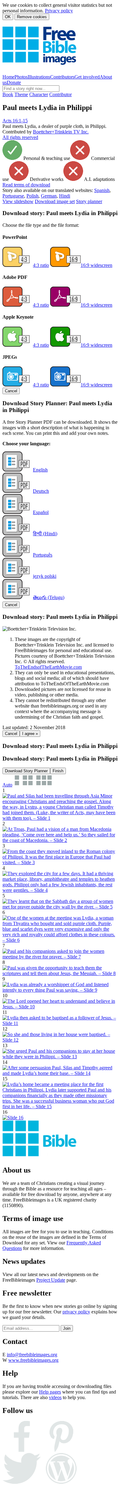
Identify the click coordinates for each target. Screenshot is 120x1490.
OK (8, 16)
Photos (21, 77)
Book (7, 94)
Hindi (64, 195)
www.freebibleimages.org (33, 1360)
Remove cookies (32, 16)
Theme (21, 94)
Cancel (11, 391)
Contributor (60, 94)
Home (8, 77)
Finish (58, 771)
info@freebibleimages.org (32, 1354)
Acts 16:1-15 (15, 120)
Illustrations (39, 77)
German (49, 195)
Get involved (87, 77)
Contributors (62, 77)
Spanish (102, 190)
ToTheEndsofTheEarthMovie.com (48, 667)
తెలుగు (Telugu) (48, 597)
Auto (7, 784)
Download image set (55, 201)
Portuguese (13, 195)
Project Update (50, 1280)
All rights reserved (20, 137)
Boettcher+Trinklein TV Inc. (61, 131)
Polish (32, 195)
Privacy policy (59, 10)
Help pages (50, 1391)
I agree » (30, 733)
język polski (44, 576)
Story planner (89, 201)
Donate (14, 82)
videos (55, 1397)
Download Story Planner (26, 771)
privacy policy (76, 1311)
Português (42, 554)
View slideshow (18, 201)
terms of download (26, 184)
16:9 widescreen (96, 265)
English (40, 469)
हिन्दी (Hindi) (45, 533)
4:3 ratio (41, 265)
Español (41, 512)
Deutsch (41, 491)
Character (38, 94)
